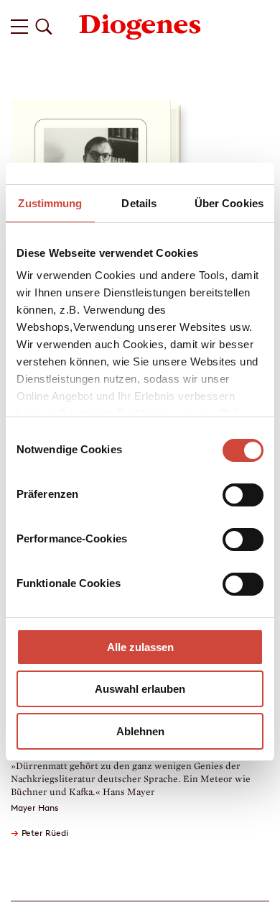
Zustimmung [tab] (50, 203)
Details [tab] (139, 203)
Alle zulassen (140, 647)
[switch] (243, 494)
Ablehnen (140, 731)
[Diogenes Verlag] (140, 25)
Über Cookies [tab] (229, 203)
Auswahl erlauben (140, 689)
